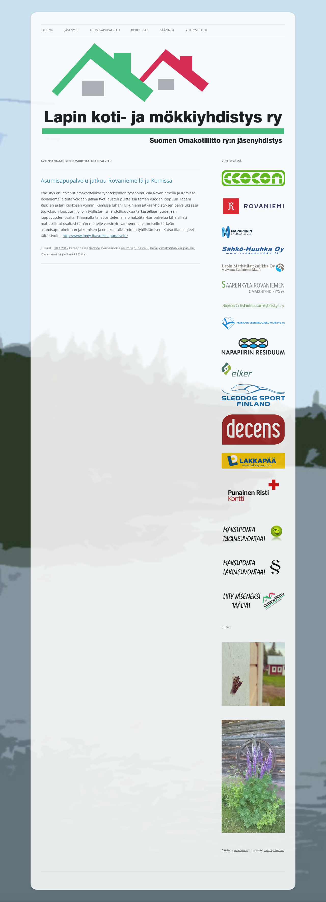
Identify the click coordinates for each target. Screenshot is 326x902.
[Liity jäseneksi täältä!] (253, 608)
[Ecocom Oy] (253, 185)
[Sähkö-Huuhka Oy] (253, 254)
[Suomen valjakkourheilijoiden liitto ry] (253, 404)
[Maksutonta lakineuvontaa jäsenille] (253, 575)
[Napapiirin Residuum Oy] (253, 353)
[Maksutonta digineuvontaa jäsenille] (253, 542)
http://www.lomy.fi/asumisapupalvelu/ (95, 235)
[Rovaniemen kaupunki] (253, 217)
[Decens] (253, 444)
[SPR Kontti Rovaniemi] (253, 502)
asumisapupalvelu (134, 248)
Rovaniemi (49, 254)
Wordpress (241, 850)
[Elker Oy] (237, 375)
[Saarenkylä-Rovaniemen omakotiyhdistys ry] (253, 293)
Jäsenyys (71, 30)
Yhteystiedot (197, 30)
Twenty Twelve (274, 850)
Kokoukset (140, 30)
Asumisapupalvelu (105, 30)
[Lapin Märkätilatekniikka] (253, 271)
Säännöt (167, 30)
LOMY (80, 254)
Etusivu (47, 30)
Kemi (154, 248)
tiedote (94, 248)
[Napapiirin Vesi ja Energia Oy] (237, 237)
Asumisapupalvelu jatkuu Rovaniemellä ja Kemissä (106, 180)
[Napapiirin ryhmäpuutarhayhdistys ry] (253, 307)
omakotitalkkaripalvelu (176, 248)
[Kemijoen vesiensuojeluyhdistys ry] (253, 328)
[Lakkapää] (253, 467)
